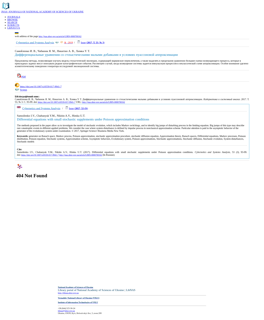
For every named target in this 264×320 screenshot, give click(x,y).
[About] (5, 9)
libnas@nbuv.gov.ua (66, 311)
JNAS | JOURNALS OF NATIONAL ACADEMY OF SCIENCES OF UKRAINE (42, 11)
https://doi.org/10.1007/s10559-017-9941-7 (41, 86)
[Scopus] (57, 42)
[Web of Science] (61, 42)
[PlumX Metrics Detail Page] (20, 167)
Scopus (23, 90)
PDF (23, 76)
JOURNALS (13, 17)
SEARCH (12, 22)
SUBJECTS (13, 25)
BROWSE (12, 19)
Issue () (93, 42)
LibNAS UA (13, 28)
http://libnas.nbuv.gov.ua (68, 293)
